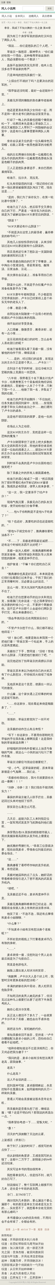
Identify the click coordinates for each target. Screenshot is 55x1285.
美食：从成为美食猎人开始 (18, 1273)
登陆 (8, 2)
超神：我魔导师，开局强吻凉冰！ (22, 1260)
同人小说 (7, 16)
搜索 (50, 8)
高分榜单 (47, 16)
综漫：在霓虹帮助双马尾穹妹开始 (22, 1243)
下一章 (32, 1229)
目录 (47, 1229)
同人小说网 (8, 8)
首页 (3, 22)
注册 (3, 2)
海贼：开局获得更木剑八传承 (19, 1239)
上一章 (16, 1229)
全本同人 (20, 16)
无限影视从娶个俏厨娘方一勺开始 (22, 1264)
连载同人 (34, 16)
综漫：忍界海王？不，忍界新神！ (22, 1277)
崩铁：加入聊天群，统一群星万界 (22, 1247)
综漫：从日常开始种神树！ (18, 1269)
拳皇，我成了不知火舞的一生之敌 (32, 22)
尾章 (40, 1229)
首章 (8, 1229)
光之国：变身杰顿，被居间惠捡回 (22, 1252)
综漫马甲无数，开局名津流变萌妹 (22, 1256)
